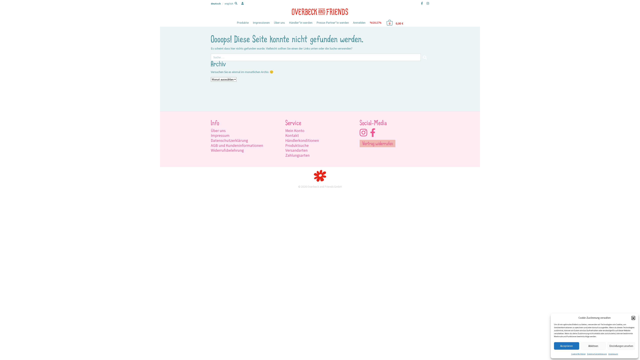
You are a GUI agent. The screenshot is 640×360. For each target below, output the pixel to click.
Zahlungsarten (297, 155)
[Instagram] (427, 3)
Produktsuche (297, 145)
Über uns (279, 22)
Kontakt (292, 135)
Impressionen (261, 22)
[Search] (424, 57)
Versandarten (296, 150)
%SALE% (376, 22)
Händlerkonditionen (302, 140)
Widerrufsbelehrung (227, 150)
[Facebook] (422, 3)
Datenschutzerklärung (597, 354)
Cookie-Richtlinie (578, 354)
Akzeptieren (566, 346)
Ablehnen (593, 346)
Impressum (613, 354)
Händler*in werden (300, 22)
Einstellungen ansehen (621, 346)
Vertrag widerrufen (377, 144)
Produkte (243, 22)
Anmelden (359, 22)
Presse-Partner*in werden (332, 22)
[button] (633, 318)
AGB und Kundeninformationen (237, 145)
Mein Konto (294, 130)
